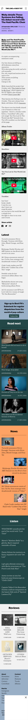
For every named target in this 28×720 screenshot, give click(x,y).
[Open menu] (26, 8)
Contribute (5, 684)
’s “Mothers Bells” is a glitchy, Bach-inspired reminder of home (13, 543)
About (4, 674)
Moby (4, 40)
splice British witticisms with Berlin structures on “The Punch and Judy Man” (14, 566)
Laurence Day (6, 28)
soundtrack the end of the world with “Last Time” (13, 531)
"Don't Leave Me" (14, 95)
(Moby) (10, 30)
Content (18, 674)
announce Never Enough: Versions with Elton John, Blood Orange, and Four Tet (12, 242)
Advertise (5, 679)
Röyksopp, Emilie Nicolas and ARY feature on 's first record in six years (13, 251)
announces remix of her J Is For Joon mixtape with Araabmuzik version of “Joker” (13, 259)
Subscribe (14, 316)
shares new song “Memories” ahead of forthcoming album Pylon (12, 284)
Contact (4, 681)
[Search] (2, 8)
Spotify (4, 693)
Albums (17, 684)
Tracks (17, 681)
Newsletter (5, 677)
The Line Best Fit (14, 8)
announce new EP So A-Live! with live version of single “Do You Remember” (13, 292)
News (4, 31)
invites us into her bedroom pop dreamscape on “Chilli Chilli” (13, 578)
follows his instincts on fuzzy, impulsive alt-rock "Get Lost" (13, 554)
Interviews (6, 351)
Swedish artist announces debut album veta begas (12, 276)
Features (18, 679)
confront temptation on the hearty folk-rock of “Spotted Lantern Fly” (14, 591)
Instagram (5, 691)
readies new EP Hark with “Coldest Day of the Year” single (12, 268)
